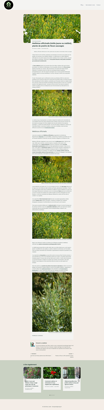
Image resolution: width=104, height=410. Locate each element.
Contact (98, 5)
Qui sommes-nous (90, 5)
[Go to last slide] (25, 380)
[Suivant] (79, 380)
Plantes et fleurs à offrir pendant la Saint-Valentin (64, 355)
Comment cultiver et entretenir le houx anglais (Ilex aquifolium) (52, 383)
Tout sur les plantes (36, 41)
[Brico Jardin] (9, 5)
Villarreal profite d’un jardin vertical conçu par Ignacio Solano (72, 383)
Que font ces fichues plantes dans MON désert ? (40, 355)
